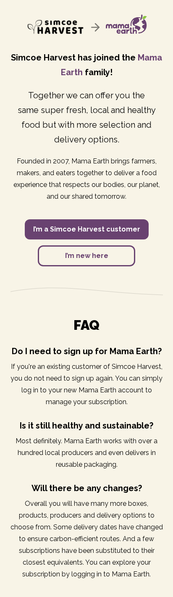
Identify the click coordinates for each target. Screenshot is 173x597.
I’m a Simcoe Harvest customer (86, 229)
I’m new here (86, 256)
